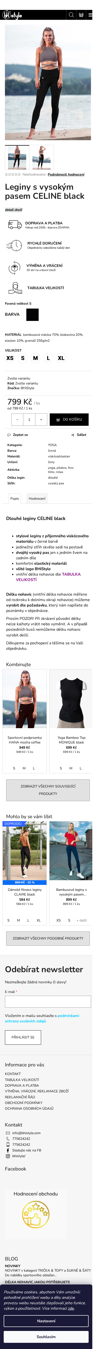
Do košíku (72, 419)
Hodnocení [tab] (37, 498)
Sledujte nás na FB (26, 1150)
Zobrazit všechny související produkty (48, 790)
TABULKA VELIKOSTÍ (22, 1080)
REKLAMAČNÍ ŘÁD (20, 1097)
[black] (32, 314)
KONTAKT (13, 1074)
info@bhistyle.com (26, 1133)
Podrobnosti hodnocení (66, 174)
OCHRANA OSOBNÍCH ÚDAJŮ (29, 1108)
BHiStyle (27, 388)
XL (39, 920)
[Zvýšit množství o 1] (41, 420)
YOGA (52, 445)
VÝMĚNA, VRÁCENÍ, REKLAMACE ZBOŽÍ (37, 1091)
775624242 (21, 1138)
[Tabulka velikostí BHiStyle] (38, 288)
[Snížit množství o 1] (17, 420)
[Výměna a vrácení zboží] (73, 245)
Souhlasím (46, 1337)
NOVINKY (12, 1266)
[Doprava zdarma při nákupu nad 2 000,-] (38, 225)
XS (58, 920)
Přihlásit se (23, 1037)
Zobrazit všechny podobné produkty (48, 938)
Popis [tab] (14, 498)
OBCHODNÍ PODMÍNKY (23, 1103)
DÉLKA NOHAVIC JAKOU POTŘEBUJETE (37, 1282)
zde (71, 1308)
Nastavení (46, 1321)
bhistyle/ (18, 1156)
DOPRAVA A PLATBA (22, 1085)
